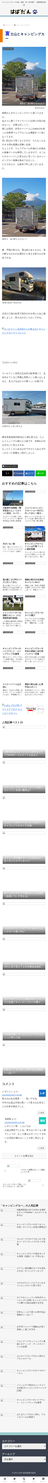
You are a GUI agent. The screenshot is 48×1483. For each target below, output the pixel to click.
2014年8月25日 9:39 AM (12, 1095)
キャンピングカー (11, 466)
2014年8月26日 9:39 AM (14, 1123)
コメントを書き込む (24, 1156)
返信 (42, 1113)
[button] (43, 777)
